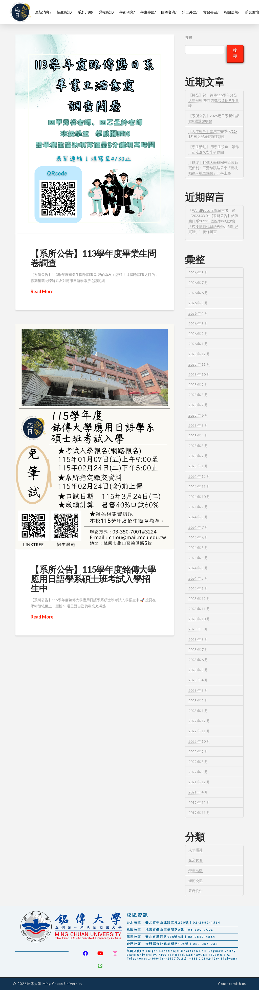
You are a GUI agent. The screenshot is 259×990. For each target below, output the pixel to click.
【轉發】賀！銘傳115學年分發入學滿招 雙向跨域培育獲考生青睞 (213, 100)
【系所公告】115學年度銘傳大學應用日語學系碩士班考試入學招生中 (93, 578)
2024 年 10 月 (199, 496)
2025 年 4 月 (198, 435)
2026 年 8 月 (198, 272)
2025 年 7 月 (198, 405)
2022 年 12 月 (199, 721)
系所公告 (195, 891)
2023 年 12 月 (199, 598)
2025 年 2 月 (198, 456)
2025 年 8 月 (198, 395)
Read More (42, 291)
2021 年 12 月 (199, 782)
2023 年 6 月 (198, 660)
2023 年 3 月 (198, 690)
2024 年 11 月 (199, 486)
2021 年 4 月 (198, 792)
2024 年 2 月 (198, 578)
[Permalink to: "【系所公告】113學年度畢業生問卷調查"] (94, 133)
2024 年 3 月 (198, 568)
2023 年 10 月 (199, 619)
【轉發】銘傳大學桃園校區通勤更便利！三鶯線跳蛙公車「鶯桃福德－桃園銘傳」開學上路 (213, 167)
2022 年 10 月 (199, 741)
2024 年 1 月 (198, 588)
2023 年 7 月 (198, 649)
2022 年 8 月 (198, 761)
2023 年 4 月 (198, 680)
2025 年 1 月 (198, 466)
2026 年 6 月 (198, 293)
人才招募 (195, 850)
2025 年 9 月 (198, 384)
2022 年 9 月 (198, 751)
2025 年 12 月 (199, 354)
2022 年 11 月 (199, 731)
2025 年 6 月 (198, 415)
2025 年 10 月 (199, 374)
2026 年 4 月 (198, 313)
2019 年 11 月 (199, 812)
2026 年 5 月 (198, 303)
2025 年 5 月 (198, 425)
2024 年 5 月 (198, 547)
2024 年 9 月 (198, 507)
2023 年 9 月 (198, 629)
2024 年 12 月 (199, 476)
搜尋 (188, 37)
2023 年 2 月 (198, 700)
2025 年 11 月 (199, 364)
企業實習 (195, 860)
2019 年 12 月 (199, 802)
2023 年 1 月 (198, 711)
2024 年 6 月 (198, 537)
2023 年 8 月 (198, 639)
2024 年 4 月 (198, 558)
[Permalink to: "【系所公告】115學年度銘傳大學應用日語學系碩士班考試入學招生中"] (94, 436)
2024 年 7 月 (198, 527)
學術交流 (195, 880)
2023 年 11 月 (199, 609)
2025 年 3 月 (198, 446)
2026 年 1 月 (198, 344)
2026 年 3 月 (198, 323)
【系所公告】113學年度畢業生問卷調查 (93, 258)
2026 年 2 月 (198, 333)
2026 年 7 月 (198, 282)
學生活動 (195, 870)
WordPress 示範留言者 (210, 210)
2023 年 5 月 (198, 670)
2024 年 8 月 (198, 517)
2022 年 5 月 (198, 772)
